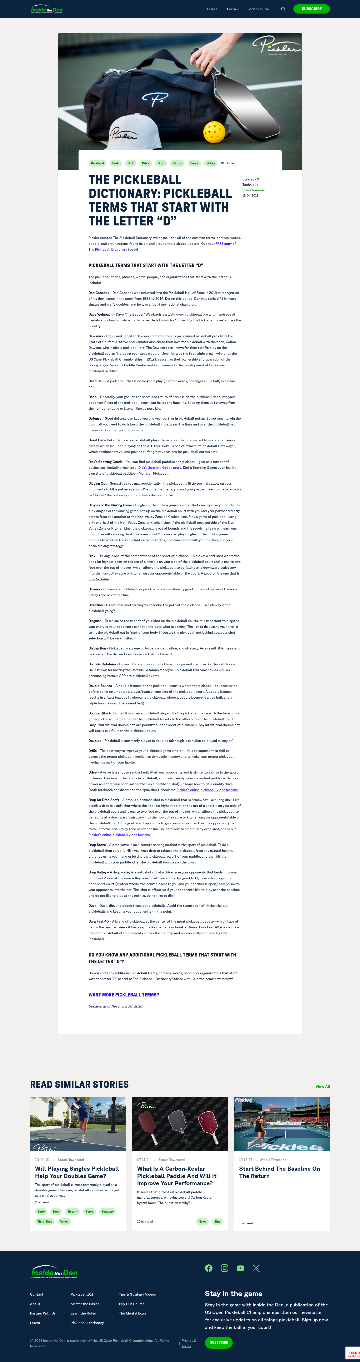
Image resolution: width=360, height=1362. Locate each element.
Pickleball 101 (82, 1294)
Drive (145, 163)
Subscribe (312, 9)
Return (177, 163)
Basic (115, 163)
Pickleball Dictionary (87, 1323)
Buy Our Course (131, 1304)
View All (323, 1086)
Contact (36, 1294)
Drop (161, 163)
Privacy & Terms (189, 1343)
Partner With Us (43, 1313)
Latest (212, 9)
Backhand (97, 163)
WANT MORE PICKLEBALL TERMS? (124, 995)
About (35, 1304)
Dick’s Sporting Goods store (159, 467)
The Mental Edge (132, 1313)
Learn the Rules (83, 1313)
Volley (211, 163)
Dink (131, 163)
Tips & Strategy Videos (137, 1294)
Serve (194, 163)
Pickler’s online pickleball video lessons (207, 790)
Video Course (259, 9)
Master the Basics (85, 1304)
